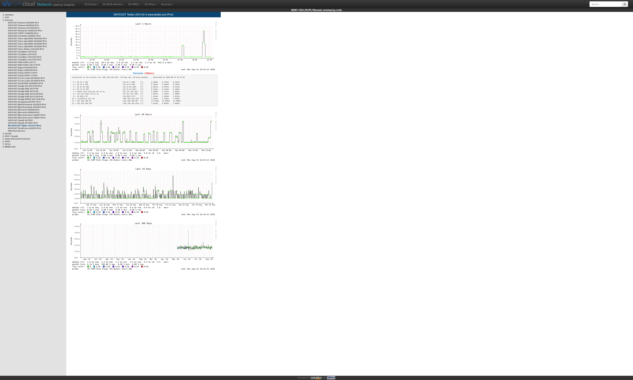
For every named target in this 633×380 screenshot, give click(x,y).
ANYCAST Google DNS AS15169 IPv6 (25, 93)
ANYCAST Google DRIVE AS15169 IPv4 (26, 99)
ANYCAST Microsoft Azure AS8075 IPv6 (26, 117)
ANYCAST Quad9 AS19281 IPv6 (23, 122)
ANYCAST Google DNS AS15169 (23, 88)
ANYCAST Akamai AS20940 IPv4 (23, 22)
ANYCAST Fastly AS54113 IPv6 (22, 75)
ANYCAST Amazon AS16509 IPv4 (23, 27)
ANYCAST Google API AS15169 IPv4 (25, 85)
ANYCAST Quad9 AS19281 (20, 120)
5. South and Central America (16, 138)
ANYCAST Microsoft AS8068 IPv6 (23, 112)
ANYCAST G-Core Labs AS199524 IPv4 (26, 78)
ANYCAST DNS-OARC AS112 (22, 62)
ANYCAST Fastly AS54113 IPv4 (22, 72)
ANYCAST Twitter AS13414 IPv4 (26, 125)
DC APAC (133, 4)
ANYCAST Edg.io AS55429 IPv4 (22, 67)
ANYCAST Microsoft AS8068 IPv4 (23, 109)
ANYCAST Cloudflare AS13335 (22, 51)
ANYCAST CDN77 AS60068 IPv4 (23, 33)
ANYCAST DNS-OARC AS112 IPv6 (24, 64)
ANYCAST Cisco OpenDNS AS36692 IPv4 (27, 38)
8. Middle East (9, 146)
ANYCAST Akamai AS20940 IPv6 (23, 25)
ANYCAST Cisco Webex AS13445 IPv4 (26, 49)
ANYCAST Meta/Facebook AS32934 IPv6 (27, 107)
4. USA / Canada (10, 136)
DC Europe (90, 4)
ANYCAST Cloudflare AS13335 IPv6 (24, 56)
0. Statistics (8, 14)
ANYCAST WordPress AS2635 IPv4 (24, 128)
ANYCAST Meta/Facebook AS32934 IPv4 (27, 104)
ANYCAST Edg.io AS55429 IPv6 (22, 70)
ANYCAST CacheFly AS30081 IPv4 (24, 35)
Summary (166, 4)
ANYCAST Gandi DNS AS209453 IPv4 (25, 83)
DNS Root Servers (16, 130)
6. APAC (6, 141)
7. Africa (7, 143)
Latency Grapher (56, 4)
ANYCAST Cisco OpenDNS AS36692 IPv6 (27, 43)
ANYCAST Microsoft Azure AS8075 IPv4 (26, 114)
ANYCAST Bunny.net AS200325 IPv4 (25, 30)
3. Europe (7, 133)
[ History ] (149, 73)
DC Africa (150, 4)
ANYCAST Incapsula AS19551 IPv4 (24, 101)
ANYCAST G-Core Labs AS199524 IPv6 (26, 80)
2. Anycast (8, 19)
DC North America (112, 4)
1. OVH (6, 17)
